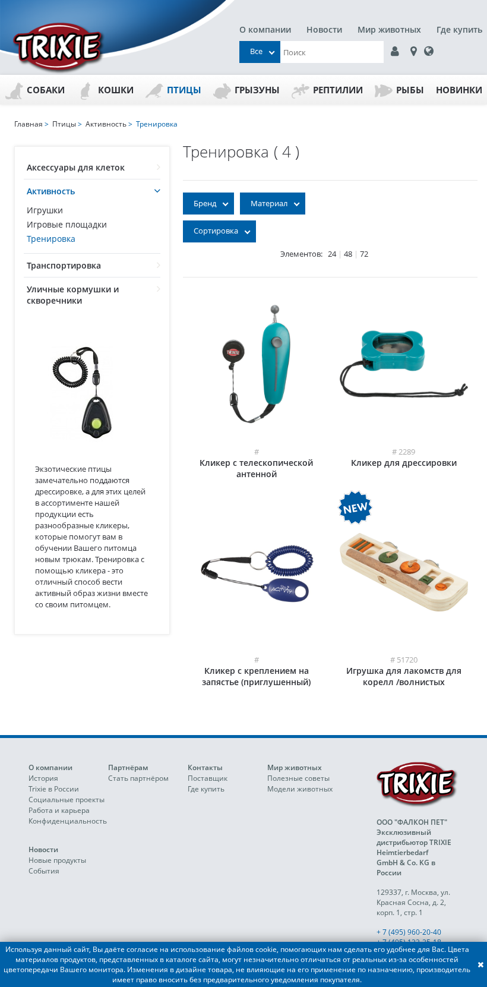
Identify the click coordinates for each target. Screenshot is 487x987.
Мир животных (389, 29)
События (44, 871)
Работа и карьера (59, 810)
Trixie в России (54, 789)
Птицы (184, 90)
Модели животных (300, 789)
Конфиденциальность (68, 821)
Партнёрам (128, 767)
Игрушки (45, 210)
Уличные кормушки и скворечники (73, 294)
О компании (265, 29)
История (43, 778)
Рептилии (338, 90)
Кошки (116, 90)
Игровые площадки (67, 224)
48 (348, 253)
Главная (28, 124)
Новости (324, 29)
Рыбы (410, 90)
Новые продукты (57, 860)
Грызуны (257, 90)
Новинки (459, 90)
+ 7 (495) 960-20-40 (409, 932)
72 (364, 253)
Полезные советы (298, 778)
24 (332, 253)
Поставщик (207, 778)
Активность (51, 191)
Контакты (205, 767)
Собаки (46, 90)
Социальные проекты (67, 799)
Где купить (459, 29)
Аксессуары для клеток (76, 167)
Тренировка (51, 238)
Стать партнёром (138, 778)
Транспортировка (64, 265)
